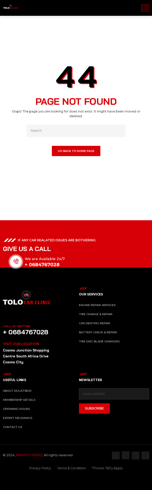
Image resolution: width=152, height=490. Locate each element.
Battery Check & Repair (98, 332)
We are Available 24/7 (45, 259)
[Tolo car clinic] (10, 8)
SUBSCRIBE (94, 408)
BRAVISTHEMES (29, 455)
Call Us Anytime (16, 326)
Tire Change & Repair (95, 314)
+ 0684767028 (42, 264)
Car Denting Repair (94, 323)
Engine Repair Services (97, 305)
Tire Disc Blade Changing (99, 341)
